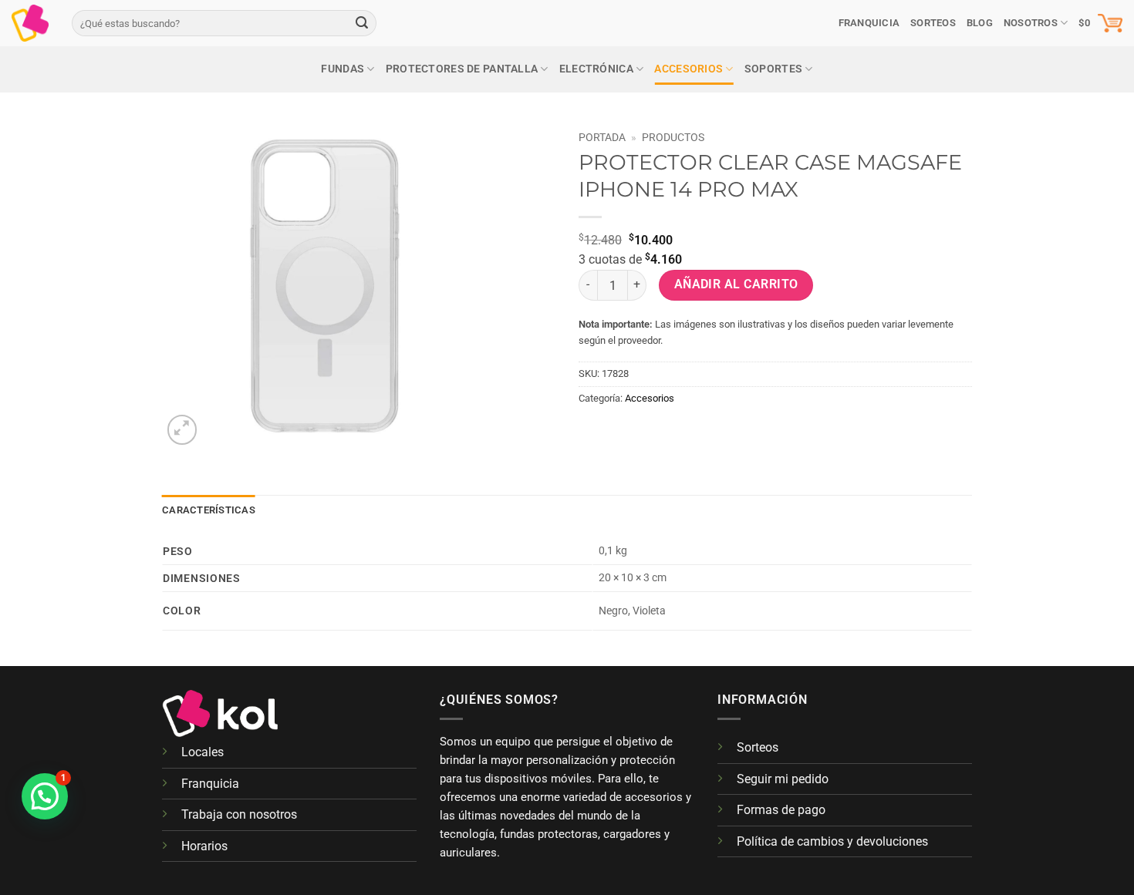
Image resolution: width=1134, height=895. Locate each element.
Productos (673, 137)
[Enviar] (362, 23)
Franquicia (869, 23)
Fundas (342, 69)
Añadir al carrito (736, 284)
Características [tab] (208, 510)
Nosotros (1031, 23)
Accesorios (688, 69)
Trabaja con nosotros (239, 814)
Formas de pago (781, 809)
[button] (1100, 23)
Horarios (204, 846)
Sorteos (757, 747)
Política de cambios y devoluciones (832, 841)
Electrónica (596, 69)
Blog (980, 23)
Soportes (773, 69)
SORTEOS (933, 23)
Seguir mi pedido (783, 779)
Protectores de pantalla (462, 69)
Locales (202, 752)
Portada (602, 137)
